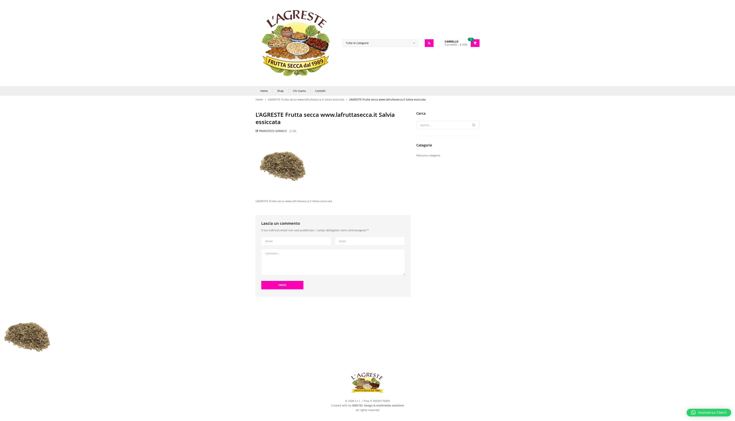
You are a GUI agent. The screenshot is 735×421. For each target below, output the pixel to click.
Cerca (429, 43)
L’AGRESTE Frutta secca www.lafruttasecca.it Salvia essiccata (306, 99)
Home (264, 91)
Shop (280, 91)
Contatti (320, 91)
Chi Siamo (299, 91)
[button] (709, 412)
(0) (294, 131)
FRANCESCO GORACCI (272, 131)
